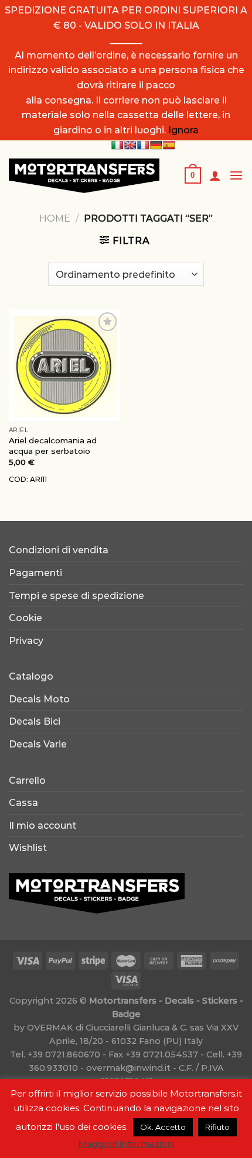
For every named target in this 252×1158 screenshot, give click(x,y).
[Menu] (236, 175)
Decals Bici (34, 721)
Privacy (26, 640)
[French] (143, 145)
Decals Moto (39, 699)
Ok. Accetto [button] (163, 1127)
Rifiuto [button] (217, 1127)
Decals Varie (38, 744)
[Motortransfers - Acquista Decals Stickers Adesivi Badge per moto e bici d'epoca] (87, 175)
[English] (130, 145)
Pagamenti (35, 572)
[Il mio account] (215, 175)
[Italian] (117, 145)
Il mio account (42, 825)
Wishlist (28, 847)
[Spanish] (169, 145)
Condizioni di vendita (58, 550)
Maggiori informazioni (126, 1143)
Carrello (27, 780)
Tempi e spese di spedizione (76, 595)
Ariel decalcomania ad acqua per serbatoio (53, 446)
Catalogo (31, 676)
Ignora (183, 130)
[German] (156, 145)
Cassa (23, 802)
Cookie (25, 617)
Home (54, 218)
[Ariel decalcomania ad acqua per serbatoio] (64, 365)
